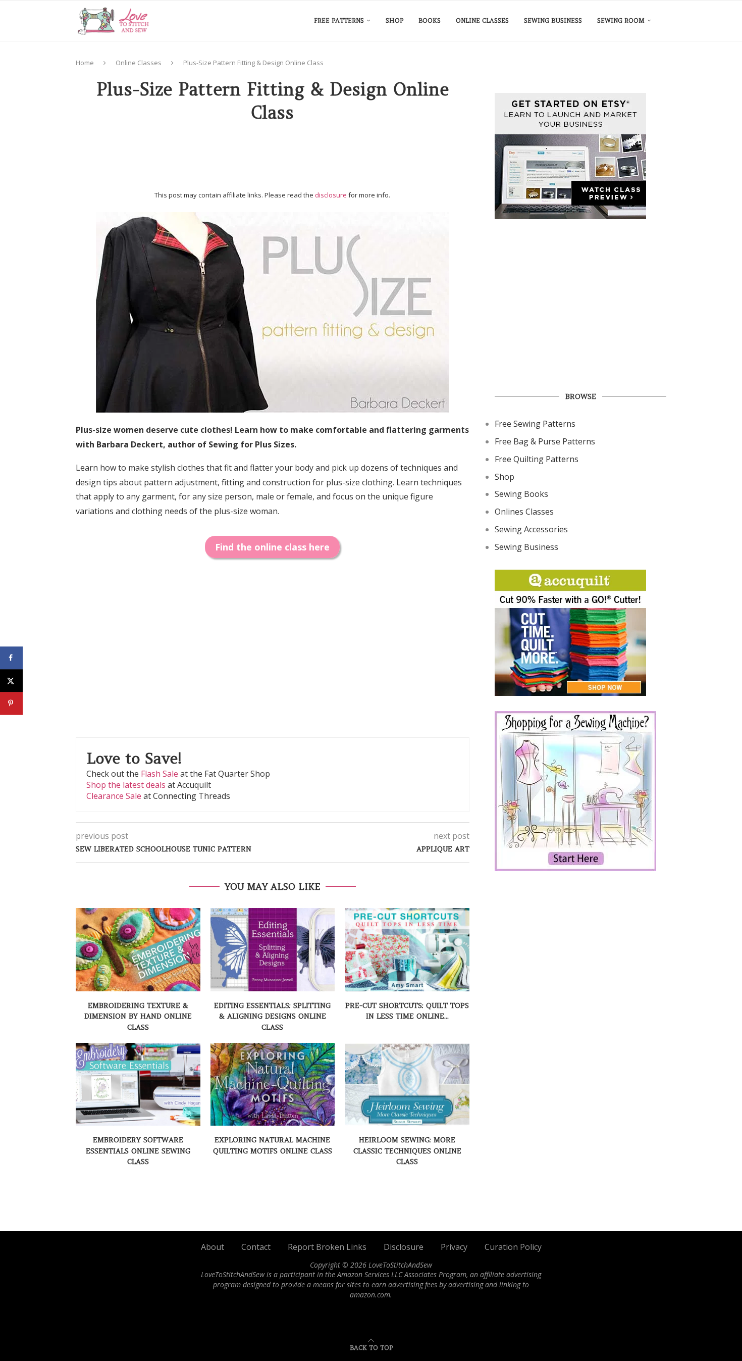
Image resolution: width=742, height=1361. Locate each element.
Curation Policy (513, 1246)
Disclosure (403, 1246)
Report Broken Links (327, 1246)
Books (429, 20)
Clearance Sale (113, 795)
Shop (394, 20)
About (212, 1246)
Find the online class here (272, 547)
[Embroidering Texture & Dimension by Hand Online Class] (138, 949)
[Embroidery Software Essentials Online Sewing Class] (138, 1084)
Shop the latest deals (126, 784)
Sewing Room (621, 20)
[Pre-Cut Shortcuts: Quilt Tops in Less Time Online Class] (407, 949)
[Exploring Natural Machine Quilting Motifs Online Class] (272, 1084)
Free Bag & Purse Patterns (545, 441)
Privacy (454, 1246)
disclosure (331, 194)
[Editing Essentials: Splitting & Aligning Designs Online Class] (272, 949)
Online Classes (482, 20)
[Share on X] (11, 680)
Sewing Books (521, 493)
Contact (256, 1246)
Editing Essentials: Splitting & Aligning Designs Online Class (272, 1016)
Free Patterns (339, 20)
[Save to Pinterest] (11, 703)
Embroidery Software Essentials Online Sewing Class (138, 1150)
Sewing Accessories (531, 529)
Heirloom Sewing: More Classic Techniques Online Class (407, 1150)
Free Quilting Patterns (536, 459)
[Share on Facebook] (11, 657)
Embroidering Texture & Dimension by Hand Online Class (138, 1016)
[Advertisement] (272, 160)
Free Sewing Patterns (535, 423)
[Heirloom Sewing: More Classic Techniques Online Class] (407, 1084)
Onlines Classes (524, 511)
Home (85, 62)
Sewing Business (553, 20)
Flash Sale (159, 773)
